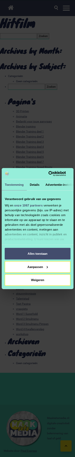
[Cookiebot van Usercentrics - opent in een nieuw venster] (53, 173)
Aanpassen (35, 266)
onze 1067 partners (28, 205)
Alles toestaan (37, 253)
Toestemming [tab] (14, 184)
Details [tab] (34, 184)
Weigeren (37, 280)
